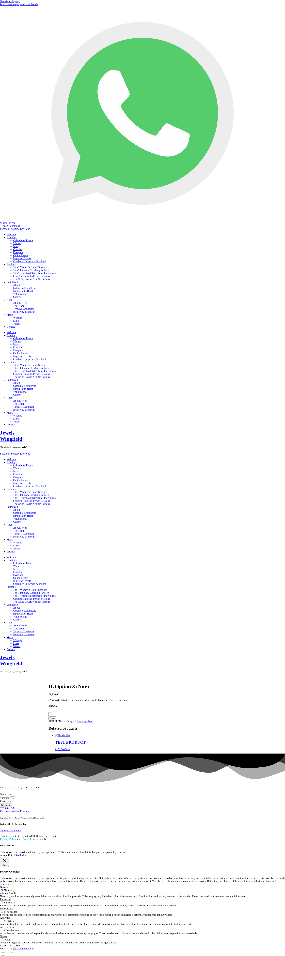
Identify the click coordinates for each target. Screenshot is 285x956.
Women (17, 243)
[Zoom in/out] (1, 952)
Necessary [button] (5, 887)
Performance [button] (6, 908)
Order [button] (67, 749)
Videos (16, 323)
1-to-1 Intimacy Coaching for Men (31, 270)
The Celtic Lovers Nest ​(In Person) (31, 279)
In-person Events (22, 258)
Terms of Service (30, 839)
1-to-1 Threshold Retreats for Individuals (34, 273)
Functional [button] (5, 899)
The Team (18, 305)
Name (3, 794)
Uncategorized (85, 721)
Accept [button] (3, 855)
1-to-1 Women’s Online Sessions (30, 267)
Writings (17, 317)
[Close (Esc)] (11, 952)
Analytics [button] (5, 917)
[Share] (8, 952)
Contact (11, 326)
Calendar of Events (23, 240)
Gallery (17, 297)
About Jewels (20, 302)
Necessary (9, 890)
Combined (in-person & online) (29, 261)
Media (10, 314)
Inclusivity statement (23, 311)
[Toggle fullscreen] (4, 952)
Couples (17, 249)
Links (16, 320)
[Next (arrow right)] (4, 955)
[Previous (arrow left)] (1, 955)
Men (15, 246)
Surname (5, 798)
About (16, 285)
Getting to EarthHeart (24, 288)
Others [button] (3, 936)
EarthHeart (12, 282)
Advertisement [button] (7, 927)
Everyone (18, 252)
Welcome (11, 234)
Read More (21, 855)
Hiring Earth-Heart (23, 291)
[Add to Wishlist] (49, 712)
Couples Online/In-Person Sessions (31, 276)
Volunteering (20, 294)
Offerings (11, 237)
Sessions (11, 264)
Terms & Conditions (23, 308)
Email (3, 801)
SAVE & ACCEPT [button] (10, 945)
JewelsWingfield (11, 436)
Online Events (20, 255)
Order (52, 718)
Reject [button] (11, 855)
